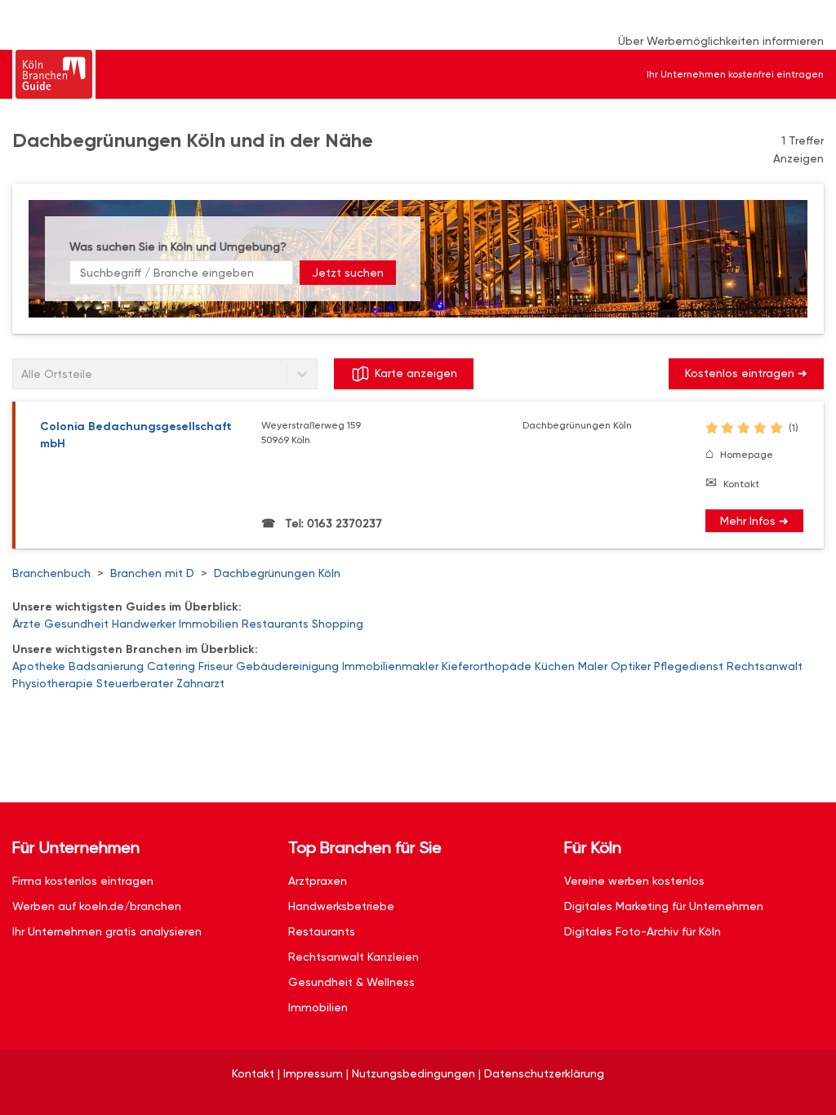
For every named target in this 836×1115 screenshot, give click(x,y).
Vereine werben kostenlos (634, 880)
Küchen (555, 666)
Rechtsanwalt (765, 666)
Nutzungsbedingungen (413, 1073)
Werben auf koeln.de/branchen (96, 906)
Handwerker (144, 623)
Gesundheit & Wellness (351, 981)
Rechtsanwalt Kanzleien (353, 956)
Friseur (215, 666)
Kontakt (741, 484)
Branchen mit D (152, 573)
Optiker (631, 666)
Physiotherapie (52, 683)
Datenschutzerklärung (544, 1073)
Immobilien (208, 623)
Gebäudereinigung (287, 666)
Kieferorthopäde (486, 666)
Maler (592, 666)
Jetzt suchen (348, 272)
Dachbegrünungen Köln (277, 573)
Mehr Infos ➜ (754, 520)
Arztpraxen (317, 880)
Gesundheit (76, 623)
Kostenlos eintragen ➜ (746, 373)
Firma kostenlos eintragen (82, 880)
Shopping (337, 623)
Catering (171, 666)
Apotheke (38, 666)
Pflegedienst (688, 666)
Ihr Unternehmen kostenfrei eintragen (735, 74)
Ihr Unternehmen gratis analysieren (107, 931)
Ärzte (26, 623)
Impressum (313, 1073)
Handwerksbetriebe (341, 906)
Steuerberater (134, 683)
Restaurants (275, 623)
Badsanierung (106, 666)
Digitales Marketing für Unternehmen (663, 906)
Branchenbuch (51, 573)
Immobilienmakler (390, 666)
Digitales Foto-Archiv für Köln (642, 931)
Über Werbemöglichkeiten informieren (721, 40)
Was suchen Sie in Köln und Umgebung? (178, 246)
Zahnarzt (200, 683)
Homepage (746, 454)
